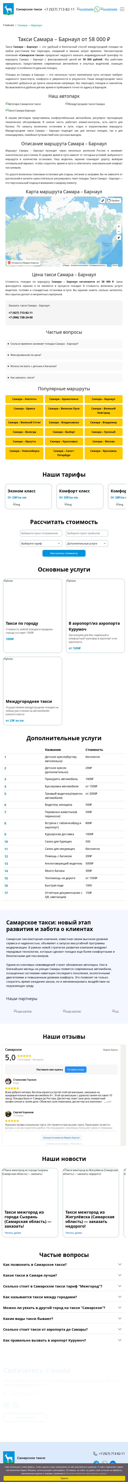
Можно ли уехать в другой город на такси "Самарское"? (54, 1307)
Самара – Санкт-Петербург (63, 453)
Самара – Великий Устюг (24, 422)
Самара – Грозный (103, 432)
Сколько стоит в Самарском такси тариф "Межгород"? (52, 1286)
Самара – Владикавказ (64, 422)
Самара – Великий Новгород (103, 410)
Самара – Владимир (103, 422)
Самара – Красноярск (64, 441)
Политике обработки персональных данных (86, 1473)
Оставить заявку (25, 1417)
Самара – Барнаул (103, 399)
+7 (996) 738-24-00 (21, 317)
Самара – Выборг (64, 432)
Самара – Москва (103, 441)
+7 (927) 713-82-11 (59, 9)
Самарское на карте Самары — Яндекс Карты (64, 1144)
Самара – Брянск (24, 408)
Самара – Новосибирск (24, 451)
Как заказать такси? (22, 377)
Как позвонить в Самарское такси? (35, 1264)
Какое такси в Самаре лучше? (30, 1275)
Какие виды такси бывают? (28, 1318)
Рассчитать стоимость (64, 553)
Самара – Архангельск (64, 399)
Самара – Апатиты (24, 399)
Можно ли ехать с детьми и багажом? (33, 366)
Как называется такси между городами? (40, 1296)
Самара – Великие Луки (64, 408)
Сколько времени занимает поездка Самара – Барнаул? (44, 343)
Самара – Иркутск (24, 441)
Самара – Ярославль (103, 451)
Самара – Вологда (24, 432)
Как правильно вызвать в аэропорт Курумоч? (44, 1340)
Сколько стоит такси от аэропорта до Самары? (45, 1329)
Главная (8, 25)
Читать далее (13, 1232)
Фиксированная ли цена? (25, 355)
